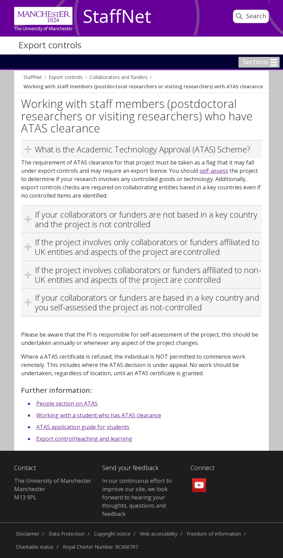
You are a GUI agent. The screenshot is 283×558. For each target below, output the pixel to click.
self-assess (213, 171)
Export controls (49, 45)
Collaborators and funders (118, 77)
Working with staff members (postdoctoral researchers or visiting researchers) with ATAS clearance (143, 86)
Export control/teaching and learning (84, 438)
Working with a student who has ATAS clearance (98, 415)
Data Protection (67, 533)
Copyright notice (112, 533)
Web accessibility (158, 533)
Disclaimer (27, 533)
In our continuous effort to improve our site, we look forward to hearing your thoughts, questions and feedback (137, 497)
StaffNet (117, 16)
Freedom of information (214, 533)
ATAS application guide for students (82, 427)
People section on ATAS (67, 403)
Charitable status (34, 547)
